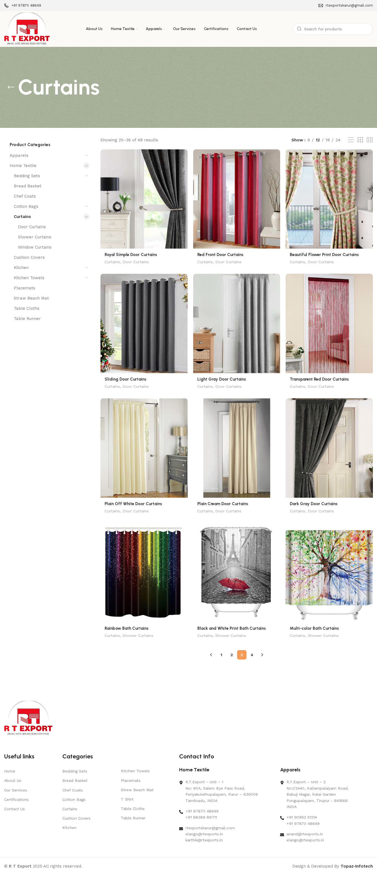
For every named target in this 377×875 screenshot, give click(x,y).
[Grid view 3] (360, 140)
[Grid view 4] (370, 140)
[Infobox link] (22, 5)
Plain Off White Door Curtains (133, 503)
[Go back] (11, 87)
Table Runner (27, 318)
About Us (12, 780)
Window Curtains (35, 247)
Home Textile (23, 165)
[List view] (351, 140)
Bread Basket (27, 186)
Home (9, 771)
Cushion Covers (29, 257)
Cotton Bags (26, 206)
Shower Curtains (34, 237)
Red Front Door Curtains (220, 254)
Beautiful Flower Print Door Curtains (324, 254)
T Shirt (127, 799)
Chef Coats (25, 196)
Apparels (19, 155)
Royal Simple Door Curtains (131, 254)
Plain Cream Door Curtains (222, 503)
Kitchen (21, 267)
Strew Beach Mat (137, 790)
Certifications (16, 799)
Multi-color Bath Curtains (314, 628)
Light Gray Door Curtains (221, 379)
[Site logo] (27, 28)
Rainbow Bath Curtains (126, 628)
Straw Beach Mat (31, 298)
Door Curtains (32, 226)
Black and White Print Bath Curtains (231, 628)
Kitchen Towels (29, 277)
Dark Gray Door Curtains (314, 503)
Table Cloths (26, 308)
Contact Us (14, 809)
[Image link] (28, 718)
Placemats (24, 288)
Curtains (22, 216)
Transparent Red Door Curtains (319, 379)
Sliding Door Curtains (125, 379)
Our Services (15, 790)
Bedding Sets (27, 175)
